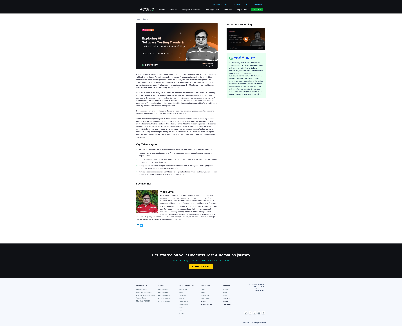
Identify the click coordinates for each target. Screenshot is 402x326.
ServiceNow (183, 301)
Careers (225, 295)
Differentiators (141, 289)
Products (174, 10)
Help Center (205, 298)
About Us (226, 289)
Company (257, 4)
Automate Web (163, 289)
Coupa (181, 313)
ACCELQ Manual (164, 298)
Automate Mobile (164, 295)
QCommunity (205, 295)
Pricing (247, 4)
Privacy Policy (206, 304)
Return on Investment (144, 292)
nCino (181, 292)
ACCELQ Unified (164, 301)
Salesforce (183, 289)
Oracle (181, 298)
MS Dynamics (184, 304)
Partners (237, 4)
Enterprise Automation (191, 10)
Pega (181, 307)
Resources (215, 4)
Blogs (203, 289)
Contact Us (227, 304)
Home (138, 19)
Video (203, 292)
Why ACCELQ (242, 10)
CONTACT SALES (201, 266)
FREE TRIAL (257, 10)
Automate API (163, 292)
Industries (228, 10)
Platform (162, 10)
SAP (180, 310)
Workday (182, 295)
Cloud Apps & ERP (212, 10)
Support (228, 4)
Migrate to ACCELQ (143, 301)
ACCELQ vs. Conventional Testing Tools (145, 296)
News (225, 292)
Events (145, 19)
